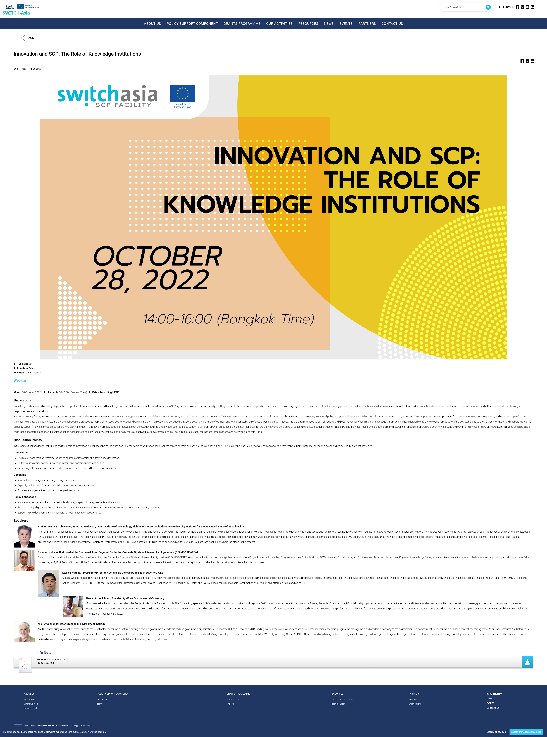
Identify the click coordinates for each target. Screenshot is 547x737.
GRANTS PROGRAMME (242, 24)
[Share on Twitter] (526, 61)
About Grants (233, 699)
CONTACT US (392, 24)
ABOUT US (152, 24)
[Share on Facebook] (521, 61)
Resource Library (338, 704)
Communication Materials (342, 699)
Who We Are (29, 699)
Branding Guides (31, 708)
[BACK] (23, 38)
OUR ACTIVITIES (279, 24)
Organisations (415, 704)
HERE (115, 392)
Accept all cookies (496, 732)
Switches (413, 699)
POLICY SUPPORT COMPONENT (192, 24)
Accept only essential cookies (526, 732)
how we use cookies (95, 732)
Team (99, 704)
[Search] (488, 7)
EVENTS (346, 24)
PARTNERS (367, 24)
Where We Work (31, 704)
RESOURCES (308, 24)
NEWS (329, 24)
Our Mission (102, 699)
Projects (230, 704)
